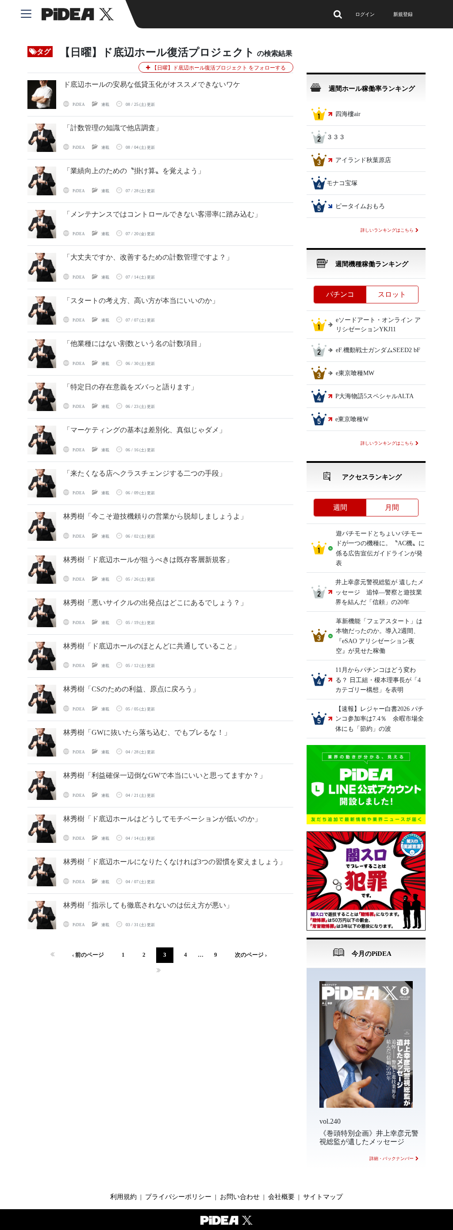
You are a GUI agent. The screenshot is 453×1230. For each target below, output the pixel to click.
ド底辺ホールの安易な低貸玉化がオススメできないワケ (151, 84)
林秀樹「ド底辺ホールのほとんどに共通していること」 (151, 646)
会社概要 (281, 1196)
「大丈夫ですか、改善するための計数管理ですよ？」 (148, 257)
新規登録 (403, 14)
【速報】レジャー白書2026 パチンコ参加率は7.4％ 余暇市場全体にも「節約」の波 (379, 719)
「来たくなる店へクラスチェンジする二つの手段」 (144, 473)
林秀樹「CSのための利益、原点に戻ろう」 (131, 689)
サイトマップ (323, 1196)
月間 (392, 507)
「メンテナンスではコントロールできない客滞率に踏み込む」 (162, 214)
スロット (392, 294)
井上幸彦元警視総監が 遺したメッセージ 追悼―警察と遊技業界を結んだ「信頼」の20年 (379, 592)
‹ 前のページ (88, 955)
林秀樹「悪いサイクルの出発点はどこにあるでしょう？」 (155, 602)
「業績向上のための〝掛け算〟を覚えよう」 (134, 171)
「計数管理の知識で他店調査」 (112, 128)
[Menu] (31, 14)
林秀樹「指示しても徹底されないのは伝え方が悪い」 (148, 905)
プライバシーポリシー (178, 1196)
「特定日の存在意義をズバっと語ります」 (130, 387)
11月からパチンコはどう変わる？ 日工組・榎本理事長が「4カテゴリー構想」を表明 (378, 680)
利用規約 (123, 1196)
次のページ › (251, 955)
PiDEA (79, 104)
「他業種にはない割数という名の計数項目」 (134, 343)
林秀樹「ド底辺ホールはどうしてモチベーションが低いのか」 (162, 819)
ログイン (365, 14)
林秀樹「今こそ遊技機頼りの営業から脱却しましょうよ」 (155, 516)
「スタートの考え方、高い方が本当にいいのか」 (141, 300)
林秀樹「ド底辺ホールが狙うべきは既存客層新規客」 (148, 559)
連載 (105, 104)
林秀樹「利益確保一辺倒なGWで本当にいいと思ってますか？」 (164, 775)
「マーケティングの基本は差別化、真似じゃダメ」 (144, 430)
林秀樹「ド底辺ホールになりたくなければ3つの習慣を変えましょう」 (174, 861)
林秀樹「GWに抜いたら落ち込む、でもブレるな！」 (147, 732)
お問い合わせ (240, 1196)
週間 (340, 507)
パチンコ (340, 294)
